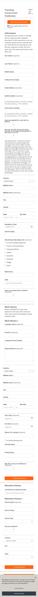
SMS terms (11, 169)
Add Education (20, 567)
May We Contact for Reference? (15, 464)
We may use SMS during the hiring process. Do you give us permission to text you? (18, 131)
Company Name (14, 324)
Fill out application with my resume (17, 26)
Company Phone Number (13, 340)
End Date (11, 424)
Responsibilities (14, 348)
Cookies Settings (19, 588)
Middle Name (9, 72)
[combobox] (10, 125)
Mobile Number (14, 96)
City (6, 546)
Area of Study (9, 510)
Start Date (12, 415)
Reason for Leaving (15, 432)
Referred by (9, 271)
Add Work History (20, 478)
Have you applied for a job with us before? (17, 120)
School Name (13, 502)
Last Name (12, 63)
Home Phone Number (12, 108)
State (6, 554)
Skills (6, 279)
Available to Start (11, 224)
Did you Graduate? (11, 526)
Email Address (13, 88)
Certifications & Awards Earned (15, 489)
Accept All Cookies (19, 593)
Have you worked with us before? (16, 291)
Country (7, 538)
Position (11, 332)
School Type (9, 518)
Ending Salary (9, 452)
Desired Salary (10, 231)
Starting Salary (10, 444)
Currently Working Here (14, 440)
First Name (12, 55)
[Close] (35, 577)
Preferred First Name (12, 80)
